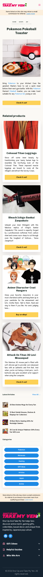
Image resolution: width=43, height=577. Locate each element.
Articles (21, 472)
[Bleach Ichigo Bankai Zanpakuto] (21, 199)
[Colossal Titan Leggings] (21, 135)
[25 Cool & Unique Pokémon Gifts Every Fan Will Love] (5, 431)
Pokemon (11, 83)
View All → (36, 395)
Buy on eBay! (21, 314)
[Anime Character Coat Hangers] (21, 269)
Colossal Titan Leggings (22, 153)
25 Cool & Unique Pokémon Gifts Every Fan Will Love (24, 431)
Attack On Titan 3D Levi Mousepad (21, 356)
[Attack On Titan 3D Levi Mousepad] (21, 337)
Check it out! (21, 103)
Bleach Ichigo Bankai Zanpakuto (21, 219)
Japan (21, 478)
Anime (21, 484)
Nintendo (21, 455)
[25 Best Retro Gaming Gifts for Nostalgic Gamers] (5, 422)
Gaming (21, 461)
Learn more (30, 14)
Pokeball (12, 91)
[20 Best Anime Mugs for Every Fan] (5, 405)
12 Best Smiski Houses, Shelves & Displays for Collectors (22, 413)
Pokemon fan (20, 94)
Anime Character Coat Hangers (21, 289)
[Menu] (39, 5)
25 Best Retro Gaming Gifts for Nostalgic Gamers (21, 422)
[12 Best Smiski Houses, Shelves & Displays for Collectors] (5, 413)
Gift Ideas (21, 467)
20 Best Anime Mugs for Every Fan (23, 405)
